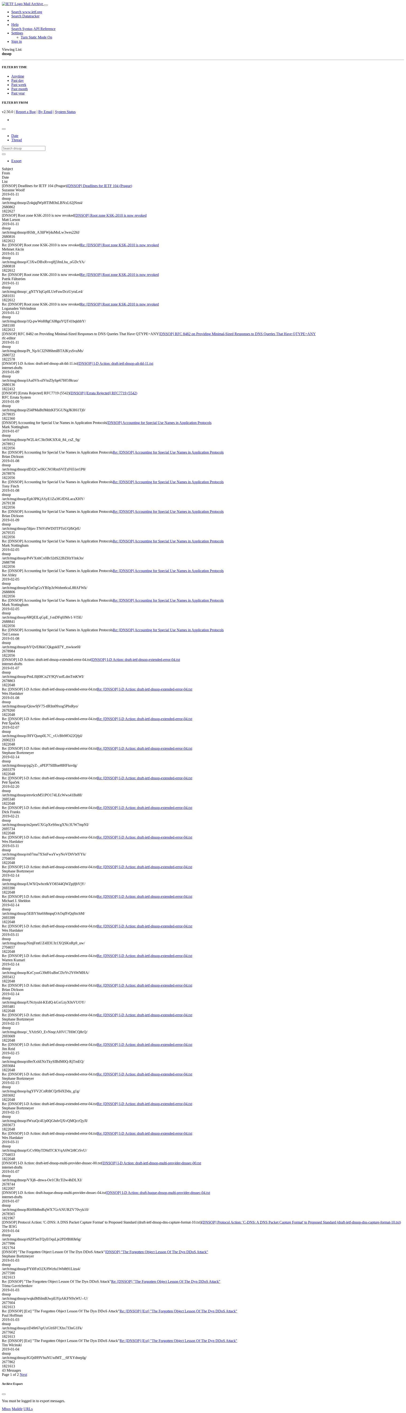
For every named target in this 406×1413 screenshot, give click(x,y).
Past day (17, 80)
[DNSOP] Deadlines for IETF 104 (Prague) (99, 186)
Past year (18, 93)
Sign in (16, 41)
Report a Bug (26, 112)
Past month (19, 89)
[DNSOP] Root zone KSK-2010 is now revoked (110, 215)
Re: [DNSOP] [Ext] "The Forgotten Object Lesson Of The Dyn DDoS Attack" (178, 1311)
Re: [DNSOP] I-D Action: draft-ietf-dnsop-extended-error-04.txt (144, 689)
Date (14, 136)
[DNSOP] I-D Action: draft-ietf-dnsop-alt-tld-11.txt (115, 363)
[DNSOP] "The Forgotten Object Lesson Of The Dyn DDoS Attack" (156, 1252)
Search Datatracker (25, 16)
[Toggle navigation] (46, 5)
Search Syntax (22, 29)
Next (23, 1375)
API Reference (44, 29)
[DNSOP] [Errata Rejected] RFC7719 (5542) (103, 393)
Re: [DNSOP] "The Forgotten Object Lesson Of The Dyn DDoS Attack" (165, 1281)
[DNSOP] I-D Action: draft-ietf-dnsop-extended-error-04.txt (135, 660)
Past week (18, 85)
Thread (16, 140)
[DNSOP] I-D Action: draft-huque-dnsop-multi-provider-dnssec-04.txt (158, 1193)
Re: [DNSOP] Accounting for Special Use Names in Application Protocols (168, 452)
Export (16, 161)
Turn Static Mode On (36, 37)
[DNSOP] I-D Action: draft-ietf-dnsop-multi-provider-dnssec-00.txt (151, 1163)
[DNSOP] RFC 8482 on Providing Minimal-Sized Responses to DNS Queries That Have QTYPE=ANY (237, 334)
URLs (28, 1409)
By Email (45, 112)
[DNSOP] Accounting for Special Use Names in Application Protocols (159, 423)
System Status (65, 112)
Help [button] (15, 25)
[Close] (4, 1394)
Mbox (6, 1409)
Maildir (17, 1409)
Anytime (17, 76)
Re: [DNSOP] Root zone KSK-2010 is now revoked (119, 245)
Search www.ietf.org (26, 12)
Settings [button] (17, 33)
